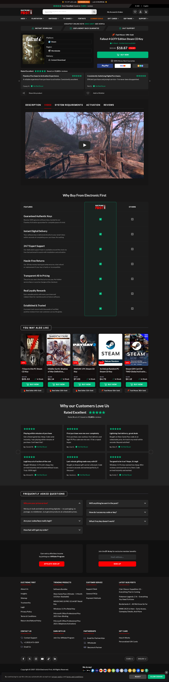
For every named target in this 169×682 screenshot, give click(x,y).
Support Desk (91, 589)
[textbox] (137, 6)
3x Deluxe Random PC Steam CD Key (109, 370)
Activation (93, 105)
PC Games (67, 18)
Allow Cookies (156, 677)
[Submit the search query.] (94, 11)
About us (24, 589)
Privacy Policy (26, 611)
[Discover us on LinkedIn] (54, 658)
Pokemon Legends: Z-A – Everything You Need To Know (133, 597)
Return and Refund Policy (31, 621)
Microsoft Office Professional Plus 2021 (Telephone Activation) (66, 622)
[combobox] (137, 6)
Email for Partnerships (96, 637)
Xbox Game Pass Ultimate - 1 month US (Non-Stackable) (67, 595)
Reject (138, 677)
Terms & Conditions (28, 616)
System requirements (69, 105)
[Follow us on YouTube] (42, 658)
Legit (23, 607)
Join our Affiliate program (63, 638)
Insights (24, 593)
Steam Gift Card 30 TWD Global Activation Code (136, 370)
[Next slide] (150, 81)
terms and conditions (74, 677)
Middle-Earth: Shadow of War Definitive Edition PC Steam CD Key (58, 370)
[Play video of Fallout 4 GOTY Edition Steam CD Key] (84, 145)
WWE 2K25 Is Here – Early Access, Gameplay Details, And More (132, 610)
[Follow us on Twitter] (29, 658)
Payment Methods (93, 598)
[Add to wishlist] (88, 93)
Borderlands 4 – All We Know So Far (133, 604)
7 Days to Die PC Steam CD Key (32, 370)
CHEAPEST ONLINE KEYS (83, 24)
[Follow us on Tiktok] (48, 658)
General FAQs (91, 593)
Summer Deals (96, 18)
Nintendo (53, 18)
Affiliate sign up (51, 564)
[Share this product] (24, 93)
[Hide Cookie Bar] (166, 672)
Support (142, 18)
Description (33, 105)
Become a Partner (94, 647)
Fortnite (82, 18)
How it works (124, 638)
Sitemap (24, 598)
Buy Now (125, 55)
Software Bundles (60, 589)
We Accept (87, 667)
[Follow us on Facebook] (23, 658)
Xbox (23, 18)
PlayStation (37, 18)
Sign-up (117, 564)
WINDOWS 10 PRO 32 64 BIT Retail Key (67, 602)
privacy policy (57, 677)
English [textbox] (146, 6)
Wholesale (91, 643)
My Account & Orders (115, 12)
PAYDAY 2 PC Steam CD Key (84, 370)
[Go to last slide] (19, 81)
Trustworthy (26, 603)
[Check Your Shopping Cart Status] (145, 11)
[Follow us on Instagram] (36, 658)
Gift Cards (112, 18)
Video (47, 105)
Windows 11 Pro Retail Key (64, 609)
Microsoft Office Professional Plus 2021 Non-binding (66, 614)
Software (128, 18)
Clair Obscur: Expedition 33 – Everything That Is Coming (130, 590)
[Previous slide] (18, 452)
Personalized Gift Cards (128, 641)
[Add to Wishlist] (135, 11)
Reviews (109, 105)
